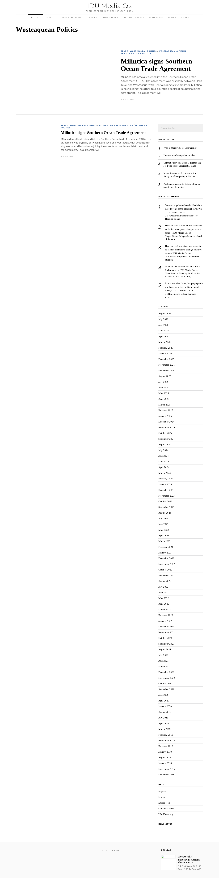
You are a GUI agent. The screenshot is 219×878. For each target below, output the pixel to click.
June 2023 (163, 524)
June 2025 (163, 387)
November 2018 (166, 740)
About (115, 850)
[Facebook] (17, 851)
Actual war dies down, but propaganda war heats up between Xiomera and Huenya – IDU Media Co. (184, 287)
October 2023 (165, 501)
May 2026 (163, 330)
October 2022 (165, 569)
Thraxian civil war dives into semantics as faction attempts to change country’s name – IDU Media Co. (183, 229)
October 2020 (165, 683)
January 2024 (165, 484)
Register (162, 791)
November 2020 (166, 678)
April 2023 (163, 535)
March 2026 (164, 342)
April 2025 (163, 399)
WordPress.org (165, 814)
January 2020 (165, 706)
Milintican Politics (140, 54)
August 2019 (164, 712)
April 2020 (163, 700)
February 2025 (165, 410)
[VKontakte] (34, 851)
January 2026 (165, 353)
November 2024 (166, 427)
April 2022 (163, 604)
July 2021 (163, 655)
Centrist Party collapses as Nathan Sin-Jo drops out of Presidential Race (183, 164)
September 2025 (166, 370)
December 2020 (166, 672)
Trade (124, 51)
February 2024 (165, 478)
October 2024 (165, 433)
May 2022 (163, 598)
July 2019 (163, 717)
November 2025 (166, 364)
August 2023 (164, 512)
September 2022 (166, 575)
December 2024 (166, 421)
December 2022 (166, 558)
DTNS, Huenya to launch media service (180, 295)
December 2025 (166, 359)
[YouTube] (30, 851)
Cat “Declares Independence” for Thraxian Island (181, 217)
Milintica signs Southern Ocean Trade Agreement (156, 65)
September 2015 (166, 774)
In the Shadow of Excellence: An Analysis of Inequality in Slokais (180, 175)
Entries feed (164, 803)
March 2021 (164, 666)
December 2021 (166, 626)
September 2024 (166, 439)
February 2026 (165, 347)
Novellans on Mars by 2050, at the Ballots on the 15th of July (182, 275)
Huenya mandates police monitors (180, 155)
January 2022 (165, 621)
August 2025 (164, 376)
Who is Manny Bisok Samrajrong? (180, 148)
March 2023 (164, 541)
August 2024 (164, 444)
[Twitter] (22, 851)
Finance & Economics (72, 17)
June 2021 (163, 660)
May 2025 (163, 393)
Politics (34, 17)
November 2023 (166, 495)
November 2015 (166, 769)
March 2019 (164, 729)
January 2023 (165, 552)
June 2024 (163, 456)
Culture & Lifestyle (133, 17)
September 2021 (166, 643)
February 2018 (165, 746)
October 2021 (165, 638)
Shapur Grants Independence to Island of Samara (183, 238)
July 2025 (163, 382)
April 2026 (163, 336)
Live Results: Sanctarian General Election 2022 (189, 859)
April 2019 (163, 723)
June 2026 (163, 325)
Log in (161, 797)
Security (92, 17)
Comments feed (166, 808)
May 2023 (163, 530)
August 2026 (164, 313)
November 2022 (166, 564)
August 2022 (164, 581)
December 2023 (166, 490)
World (49, 17)
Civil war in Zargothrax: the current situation (182, 258)
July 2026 (163, 319)
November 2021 (166, 632)
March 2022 (164, 609)
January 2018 (165, 752)
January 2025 (165, 416)
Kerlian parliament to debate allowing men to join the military (182, 185)
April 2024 (163, 467)
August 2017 (164, 757)
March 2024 (164, 473)
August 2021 (164, 649)
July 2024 (163, 450)
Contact (105, 850)
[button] (199, 128)
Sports (185, 17)
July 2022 (163, 587)
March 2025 (164, 404)
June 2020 (163, 695)
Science (172, 17)
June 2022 (163, 592)
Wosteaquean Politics (143, 51)
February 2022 (165, 615)
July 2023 (163, 518)
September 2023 (166, 507)
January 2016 (165, 763)
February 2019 (165, 735)
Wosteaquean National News (116, 125)
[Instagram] (26, 851)
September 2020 (166, 689)
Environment (156, 17)
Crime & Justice (110, 17)
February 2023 (165, 547)
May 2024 (163, 461)
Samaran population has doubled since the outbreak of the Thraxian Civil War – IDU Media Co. (183, 209)
